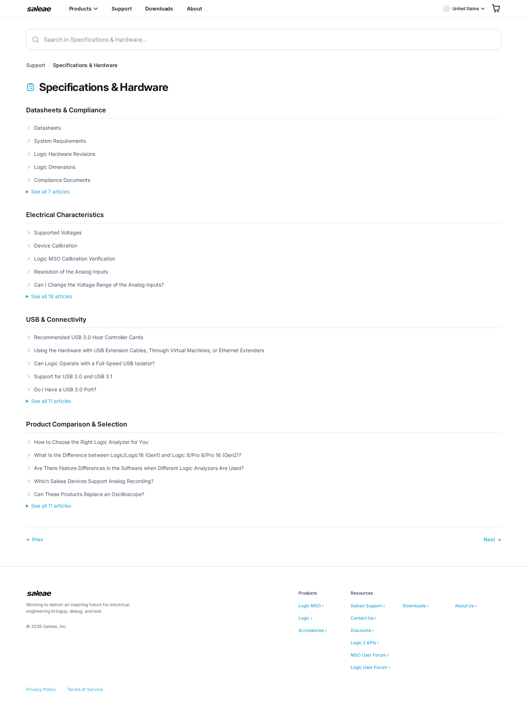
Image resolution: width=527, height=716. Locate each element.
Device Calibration (55, 245)
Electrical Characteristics (65, 214)
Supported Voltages (57, 232)
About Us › (466, 605)
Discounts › (362, 630)
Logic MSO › (311, 605)
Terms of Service (85, 689)
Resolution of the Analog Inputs (71, 271)
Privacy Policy (41, 689)
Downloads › (415, 605)
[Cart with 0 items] (495, 8)
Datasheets (47, 128)
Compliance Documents (62, 180)
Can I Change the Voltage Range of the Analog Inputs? (99, 285)
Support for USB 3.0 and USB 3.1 (73, 376)
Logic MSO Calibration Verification (74, 258)
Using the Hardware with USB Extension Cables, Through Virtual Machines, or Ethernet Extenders (149, 350)
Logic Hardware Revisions (64, 154)
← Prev (34, 539)
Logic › (305, 618)
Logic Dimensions (54, 167)
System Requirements (60, 141)
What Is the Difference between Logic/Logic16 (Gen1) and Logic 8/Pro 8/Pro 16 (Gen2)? (137, 455)
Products (80, 8)
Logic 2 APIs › (365, 642)
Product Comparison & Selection (76, 424)
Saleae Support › (368, 605)
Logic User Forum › (370, 667)
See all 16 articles (51, 296)
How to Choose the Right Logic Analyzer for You (91, 442)
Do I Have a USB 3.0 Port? (65, 389)
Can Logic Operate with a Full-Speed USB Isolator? (94, 363)
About (194, 8)
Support (121, 8)
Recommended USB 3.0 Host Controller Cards (88, 337)
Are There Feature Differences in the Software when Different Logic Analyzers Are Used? (139, 468)
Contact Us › (363, 618)
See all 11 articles (51, 401)
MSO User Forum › (370, 655)
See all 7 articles (50, 191)
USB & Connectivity (56, 319)
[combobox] (263, 39)
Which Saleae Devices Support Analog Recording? (94, 481)
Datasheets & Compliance (66, 110)
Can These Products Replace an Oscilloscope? (89, 494)
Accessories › (312, 630)
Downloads (159, 8)
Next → (492, 539)
